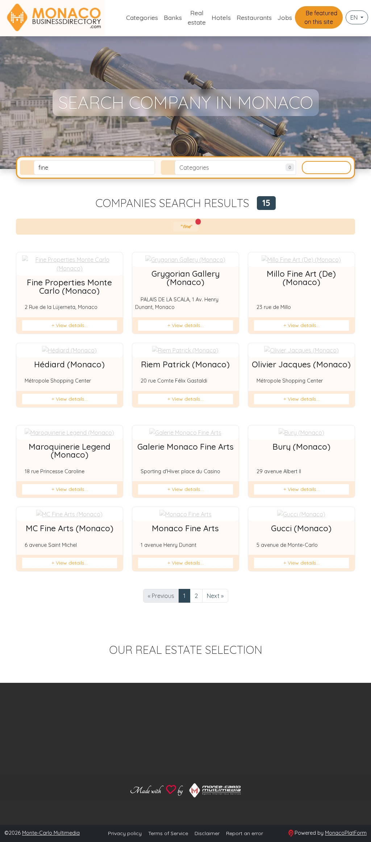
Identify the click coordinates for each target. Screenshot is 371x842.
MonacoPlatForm (346, 833)
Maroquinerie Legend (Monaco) (70, 451)
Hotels (221, 17)
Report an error (244, 833)
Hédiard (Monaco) (69, 364)
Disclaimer (207, 833)
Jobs (285, 17)
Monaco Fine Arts (185, 528)
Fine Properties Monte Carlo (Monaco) (69, 286)
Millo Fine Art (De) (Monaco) (301, 278)
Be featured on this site (320, 17)
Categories (142, 17)
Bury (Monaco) (301, 447)
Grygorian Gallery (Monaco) (185, 278)
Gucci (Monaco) (301, 528)
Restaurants (254, 17)
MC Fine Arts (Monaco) (69, 528)
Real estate (197, 17)
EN (354, 17)
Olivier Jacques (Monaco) (301, 364)
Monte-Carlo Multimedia (51, 833)
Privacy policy (125, 833)
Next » (215, 595)
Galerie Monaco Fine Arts (185, 447)
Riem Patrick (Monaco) (185, 364)
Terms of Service (168, 833)
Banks (173, 17)
